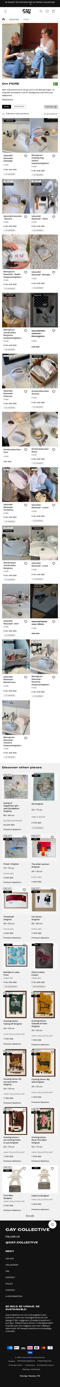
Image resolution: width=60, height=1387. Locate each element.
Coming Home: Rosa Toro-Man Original (39, 1140)
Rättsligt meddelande (31, 1369)
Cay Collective (28, 1357)
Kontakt (10, 1278)
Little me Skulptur (40, 1196)
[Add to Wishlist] (25, 156)
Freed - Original (11, 864)
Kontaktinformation (45, 1365)
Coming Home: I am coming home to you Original (12, 1140)
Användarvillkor (16, 1365)
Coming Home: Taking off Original (12, 1022)
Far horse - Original (37, 918)
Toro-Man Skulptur (8, 1197)
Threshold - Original (9, 918)
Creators (14, 20)
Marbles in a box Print (11, 973)
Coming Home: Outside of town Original (39, 1024)
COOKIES (10, 1290)
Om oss (10, 1259)
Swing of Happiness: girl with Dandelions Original (11, 807)
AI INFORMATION (14, 1296)
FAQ (7, 1271)
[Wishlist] (47, 11)
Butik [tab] (6, 107)
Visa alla (30, 1216)
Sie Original (37, 804)
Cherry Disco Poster (38, 973)
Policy (9, 1284)
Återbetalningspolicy (26, 1361)
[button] (6, 11)
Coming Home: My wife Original (41, 1080)
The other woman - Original (41, 865)
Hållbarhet (12, 1265)
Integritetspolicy (44, 1361)
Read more (7, 100)
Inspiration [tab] (19, 107)
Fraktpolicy (30, 1365)
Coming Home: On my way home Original (12, 1082)
